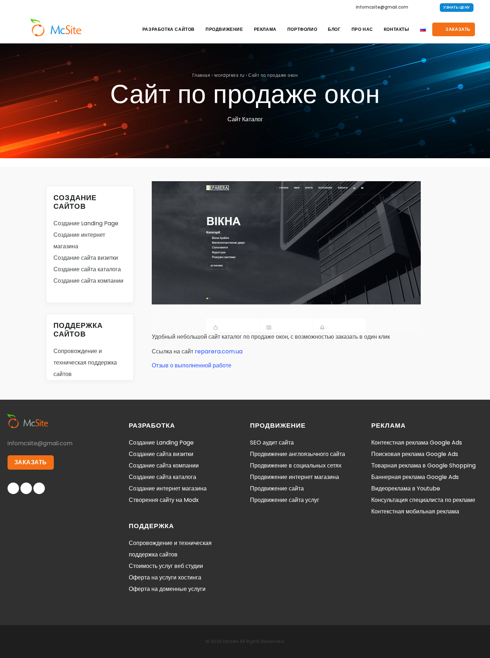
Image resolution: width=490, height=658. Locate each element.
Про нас (362, 29)
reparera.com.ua (218, 351)
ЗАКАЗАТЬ (30, 462)
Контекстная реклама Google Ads (416, 442)
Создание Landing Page (85, 223)
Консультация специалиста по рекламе (423, 500)
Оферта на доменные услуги (167, 589)
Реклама (265, 29)
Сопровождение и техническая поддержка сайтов (85, 362)
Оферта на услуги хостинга (165, 577)
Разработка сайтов (168, 29)
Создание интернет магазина (168, 488)
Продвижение (224, 29)
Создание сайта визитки (85, 258)
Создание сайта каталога (87, 269)
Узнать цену (456, 7)
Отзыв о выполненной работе (191, 365)
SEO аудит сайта (272, 442)
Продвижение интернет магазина (294, 477)
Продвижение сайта (277, 488)
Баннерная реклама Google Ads (415, 477)
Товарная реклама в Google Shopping (423, 465)
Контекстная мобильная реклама (415, 511)
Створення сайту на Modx (164, 500)
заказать (457, 29)
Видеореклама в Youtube (405, 488)
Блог (334, 29)
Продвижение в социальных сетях (295, 465)
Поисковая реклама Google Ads (414, 454)
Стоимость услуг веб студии (166, 566)
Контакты (396, 29)
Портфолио (302, 29)
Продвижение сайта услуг (284, 500)
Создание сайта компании (88, 281)
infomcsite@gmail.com (382, 7)
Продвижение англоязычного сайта (297, 454)
